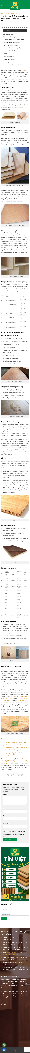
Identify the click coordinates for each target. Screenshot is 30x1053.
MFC (5, 698)
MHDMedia (16, 1048)
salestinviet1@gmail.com (14, 952)
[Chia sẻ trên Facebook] (10, 775)
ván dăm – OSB (5, 700)
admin (16, 24)
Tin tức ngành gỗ (6, 13)
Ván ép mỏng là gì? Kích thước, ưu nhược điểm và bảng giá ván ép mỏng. (14, 760)
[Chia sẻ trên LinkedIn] (22, 775)
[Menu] (2, 4)
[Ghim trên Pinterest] (19, 775)
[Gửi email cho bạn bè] (16, 775)
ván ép (24, 70)
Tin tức (14, 13)
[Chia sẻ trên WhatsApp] (7, 775)
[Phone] (4, 1045)
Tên (4, 807)
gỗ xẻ (25, 698)
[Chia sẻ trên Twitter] (13, 775)
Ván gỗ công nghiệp (18, 696)
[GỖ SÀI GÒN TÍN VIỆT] (15, 5)
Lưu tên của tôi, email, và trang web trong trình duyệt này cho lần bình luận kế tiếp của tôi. (14, 834)
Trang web (6, 823)
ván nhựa (20, 698)
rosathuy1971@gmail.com (10, 954)
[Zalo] (4, 1049)
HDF (2, 698)
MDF (25, 696)
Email (5, 815)
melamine (19, 106)
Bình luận (6, 794)
